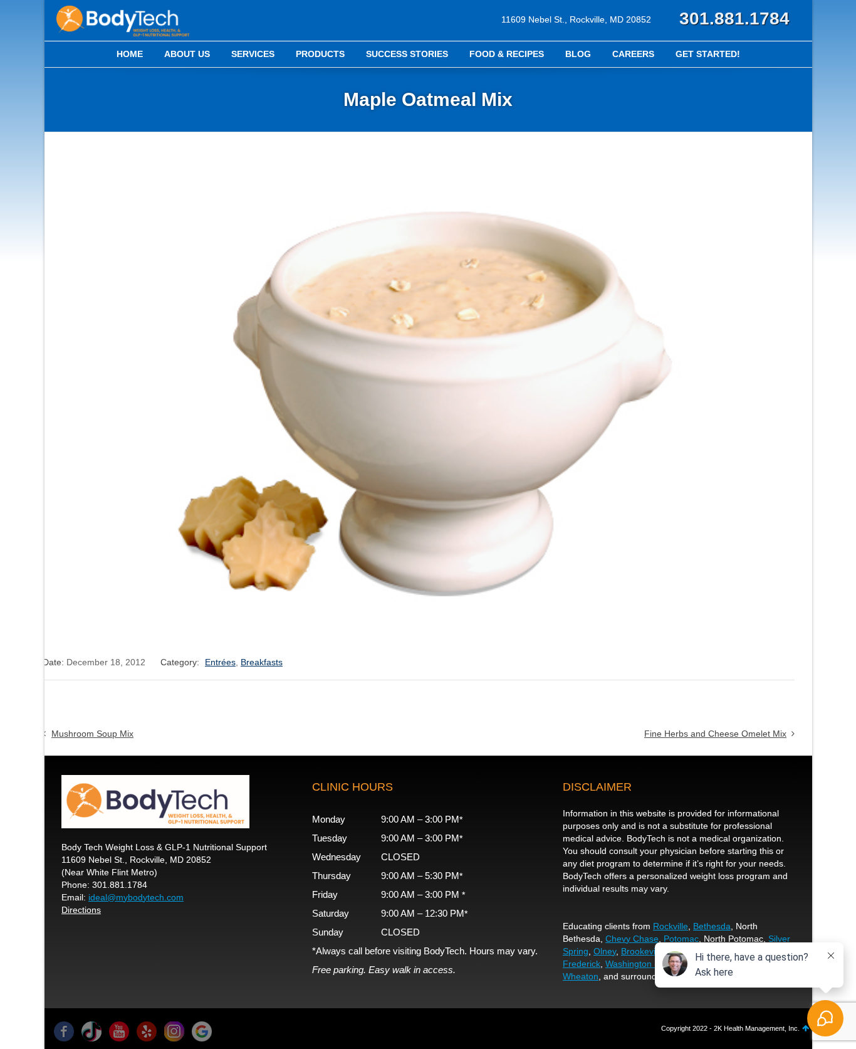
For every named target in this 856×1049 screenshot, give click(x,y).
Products (320, 54)
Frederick (581, 964)
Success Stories (407, 54)
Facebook (64, 1031)
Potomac (681, 939)
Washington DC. (637, 964)
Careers (633, 54)
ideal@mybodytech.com (136, 897)
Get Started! (708, 54)
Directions (81, 910)
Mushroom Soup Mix (92, 734)
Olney (604, 951)
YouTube (119, 1031)
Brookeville (642, 951)
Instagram (174, 1031)
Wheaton (580, 976)
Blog (578, 54)
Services (252, 54)
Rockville (670, 926)
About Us (187, 54)
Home (130, 54)
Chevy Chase (632, 939)
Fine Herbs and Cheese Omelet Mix (715, 734)
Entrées (220, 662)
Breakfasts (262, 662)
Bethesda (712, 926)
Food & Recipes (506, 54)
